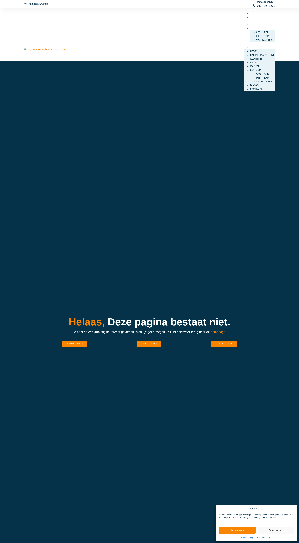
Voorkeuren (275, 530)
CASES (254, 24)
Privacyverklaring (262, 537)
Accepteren (237, 530)
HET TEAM (262, 36)
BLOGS (254, 44)
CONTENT (256, 17)
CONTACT (256, 47)
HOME (254, 9)
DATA (253, 21)
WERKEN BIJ (264, 40)
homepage (218, 332)
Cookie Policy (247, 537)
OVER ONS (256, 28)
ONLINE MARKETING (262, 13)
